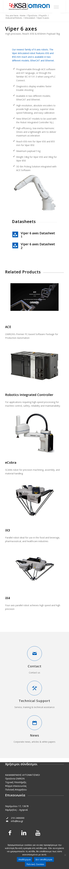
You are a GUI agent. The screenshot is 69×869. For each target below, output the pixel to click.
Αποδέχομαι (24, 859)
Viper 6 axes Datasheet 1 (38, 235)
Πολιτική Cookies (35, 864)
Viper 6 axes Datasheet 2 (38, 246)
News (34, 735)
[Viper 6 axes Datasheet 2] (15, 245)
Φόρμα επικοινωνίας (15, 785)
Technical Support (34, 701)
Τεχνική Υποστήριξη (15, 782)
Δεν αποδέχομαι (43, 859)
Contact (34, 666)
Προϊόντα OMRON (15, 778)
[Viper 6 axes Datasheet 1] (15, 234)
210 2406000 (17, 817)
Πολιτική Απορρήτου (16, 789)
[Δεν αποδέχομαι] (65, 855)
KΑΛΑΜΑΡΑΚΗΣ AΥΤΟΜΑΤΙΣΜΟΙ (22, 774)
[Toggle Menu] (56, 6)
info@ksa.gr (17, 821)
